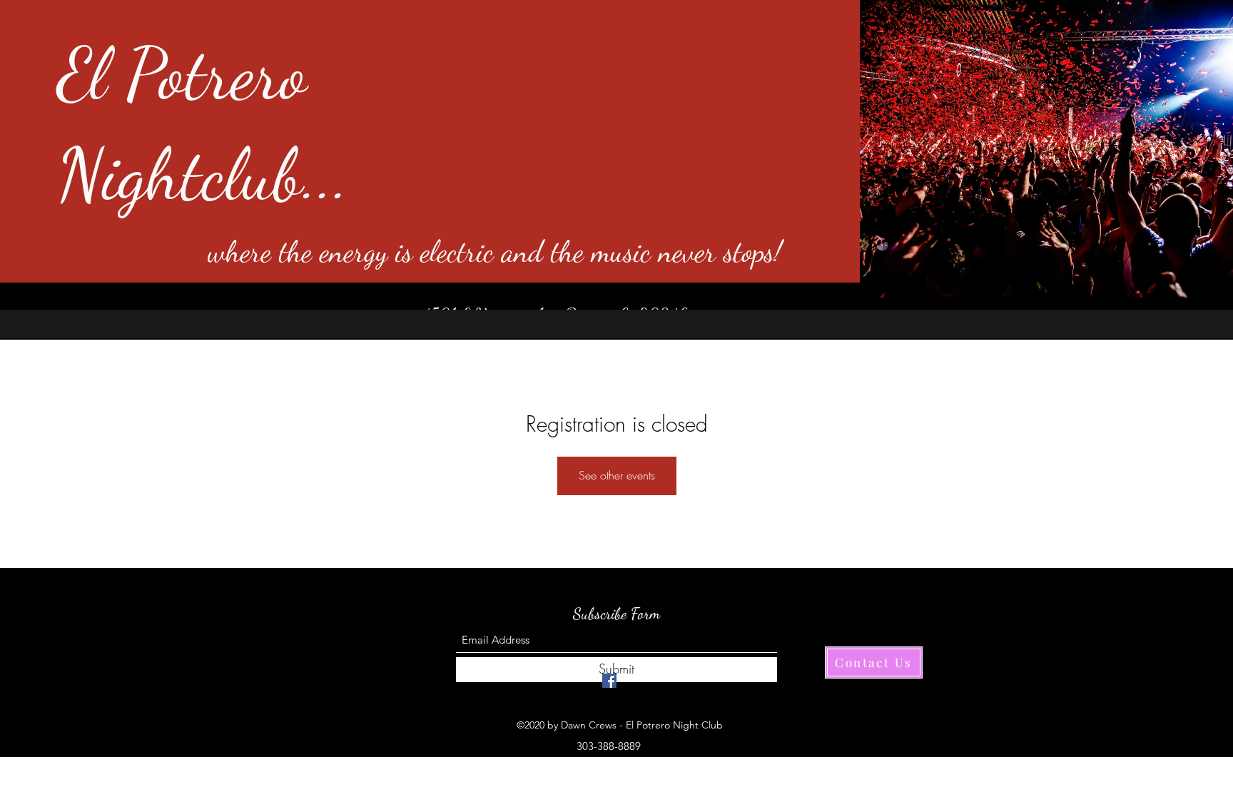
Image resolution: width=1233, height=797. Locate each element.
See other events (617, 475)
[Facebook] (609, 681)
